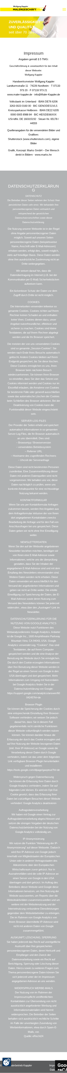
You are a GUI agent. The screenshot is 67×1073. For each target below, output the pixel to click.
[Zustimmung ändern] (7, 1062)
